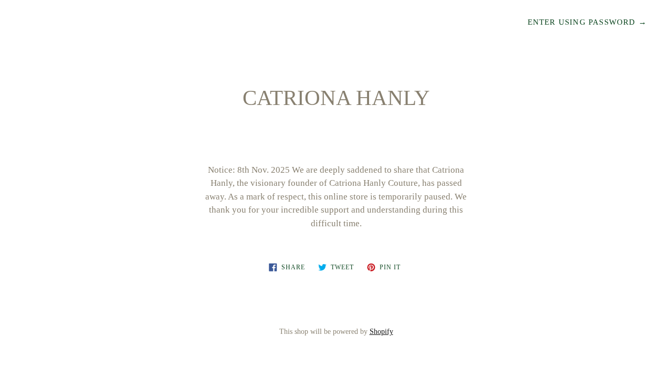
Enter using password (587, 22)
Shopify (381, 331)
